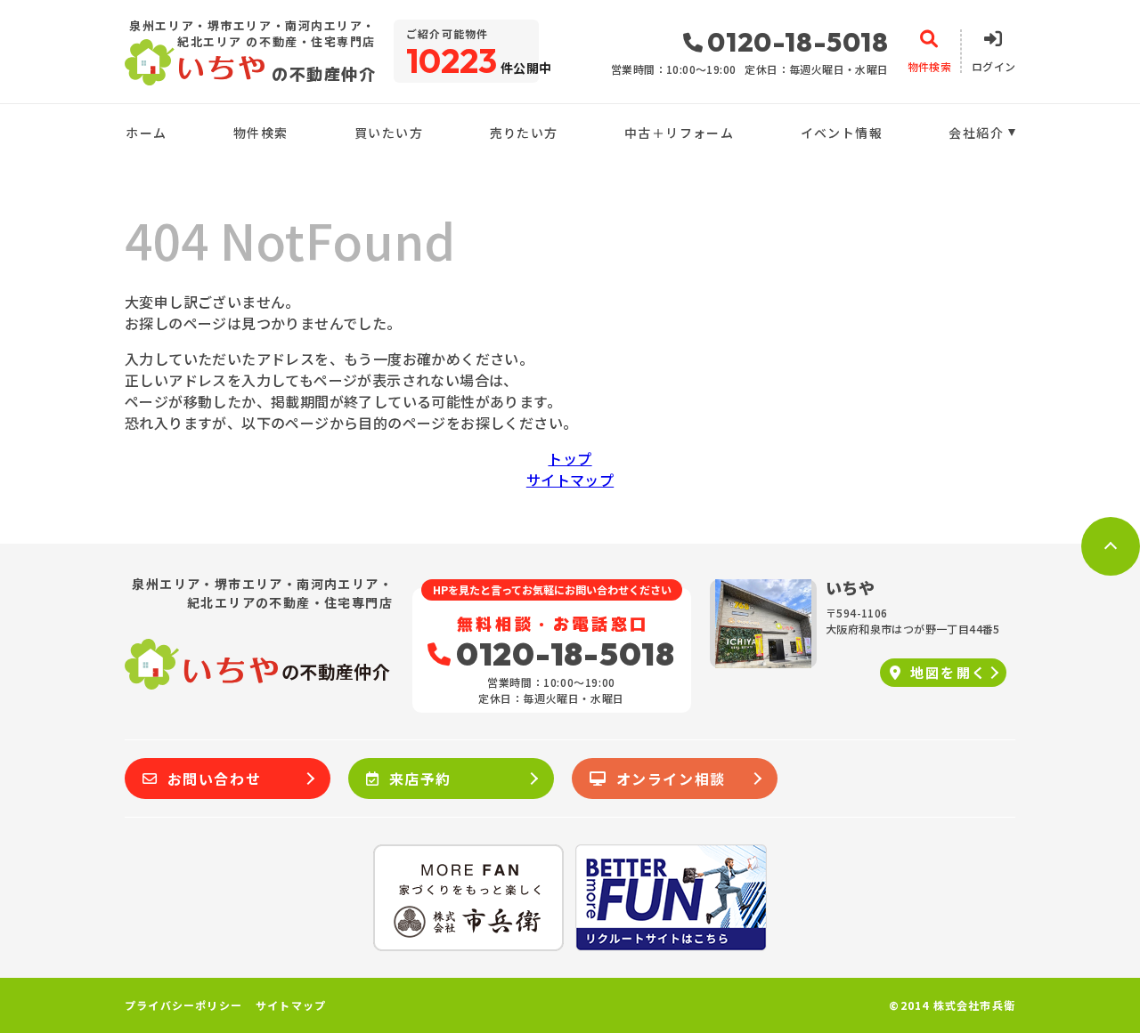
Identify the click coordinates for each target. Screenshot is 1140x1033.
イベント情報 (842, 132)
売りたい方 (524, 132)
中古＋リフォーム (679, 132)
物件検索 (261, 132)
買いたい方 (388, 132)
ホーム (146, 132)
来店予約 (420, 778)
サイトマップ (570, 479)
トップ (569, 458)
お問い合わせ (214, 778)
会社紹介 (976, 132)
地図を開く (949, 672)
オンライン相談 (671, 778)
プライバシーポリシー (183, 1005)
